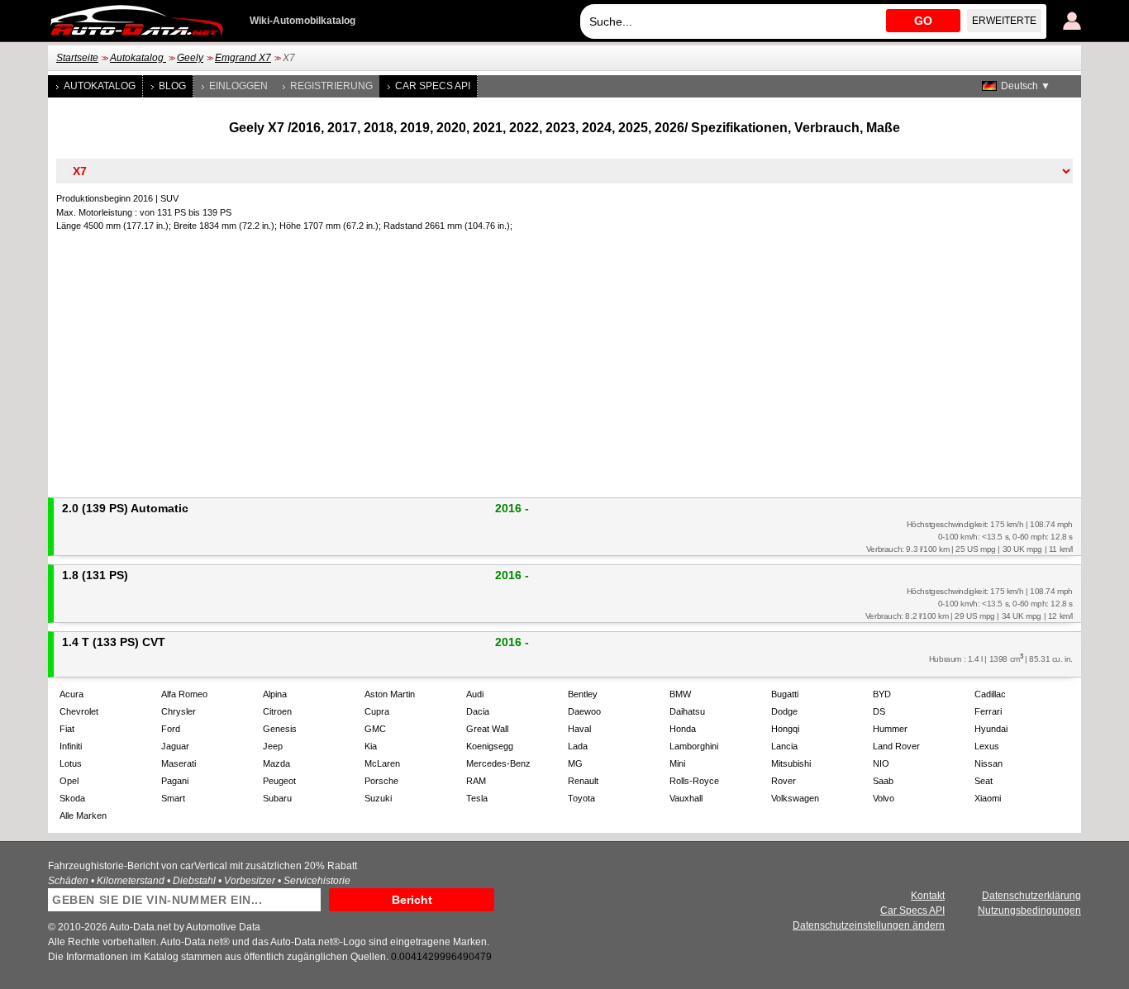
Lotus (71, 763)
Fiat (67, 729)
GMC (375, 729)
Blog (172, 86)
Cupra (376, 711)
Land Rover (896, 746)
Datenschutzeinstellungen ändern (869, 925)
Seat (983, 781)
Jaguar (175, 746)
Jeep (273, 746)
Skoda (72, 798)
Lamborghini (693, 746)
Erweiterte (1004, 20)
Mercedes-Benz (498, 763)
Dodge (784, 711)
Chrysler (178, 711)
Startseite (77, 58)
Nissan (988, 763)
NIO (881, 763)
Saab (883, 781)
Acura (71, 694)
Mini (677, 763)
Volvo (883, 798)
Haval (579, 729)
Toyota (581, 798)
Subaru (277, 798)
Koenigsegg (489, 746)
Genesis (280, 729)
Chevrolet (79, 711)
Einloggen (238, 86)
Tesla (477, 798)
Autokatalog (138, 58)
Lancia (784, 746)
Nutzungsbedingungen (1029, 910)
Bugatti (784, 694)
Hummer (890, 729)
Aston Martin (389, 694)
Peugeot (279, 781)
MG (575, 763)
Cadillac (990, 694)
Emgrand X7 (243, 58)
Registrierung (331, 86)
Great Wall (487, 729)
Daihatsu (687, 711)
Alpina (275, 694)
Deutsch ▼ (1025, 86)
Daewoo (584, 711)
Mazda (276, 763)
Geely (190, 58)
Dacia (477, 711)
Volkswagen (795, 798)
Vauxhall (686, 798)
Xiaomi (987, 798)
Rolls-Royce (694, 781)
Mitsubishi (791, 763)
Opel (69, 781)
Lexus (986, 746)
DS (879, 711)
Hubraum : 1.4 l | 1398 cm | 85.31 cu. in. (1001, 658)
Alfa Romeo (184, 694)
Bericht (412, 899)
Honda (682, 729)
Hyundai (991, 729)
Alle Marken (83, 815)
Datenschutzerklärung (1031, 895)
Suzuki (378, 798)
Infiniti (71, 746)
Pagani (174, 781)
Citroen (277, 711)
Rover (783, 781)
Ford (170, 729)
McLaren (382, 763)
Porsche (381, 781)
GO (923, 20)
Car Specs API (432, 86)
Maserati (178, 763)
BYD (882, 694)
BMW (680, 694)
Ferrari (988, 711)
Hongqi (785, 729)
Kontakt (928, 895)
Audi (475, 694)
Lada (578, 746)
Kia (370, 746)
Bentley (583, 694)
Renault (583, 781)
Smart (173, 798)
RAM (476, 781)
